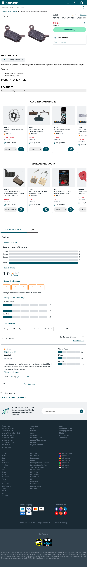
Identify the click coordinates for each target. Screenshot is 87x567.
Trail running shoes (37, 467)
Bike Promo (63, 438)
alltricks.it (65, 463)
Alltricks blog (6, 447)
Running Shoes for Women (39, 463)
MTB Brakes (34, 474)
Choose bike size (8, 442)
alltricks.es (66, 458)
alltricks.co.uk (67, 453)
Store (32, 433)
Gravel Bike (34, 481)
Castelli (4, 456)
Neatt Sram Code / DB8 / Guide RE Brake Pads (37, 130)
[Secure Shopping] (32, 511)
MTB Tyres (34, 453)
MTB (9, 12)
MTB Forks (34, 472)
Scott (3, 493)
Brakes (15, 12)
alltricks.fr (65, 456)
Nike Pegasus (6, 486)
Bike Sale (62, 433)
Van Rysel (5, 495)
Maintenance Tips (36, 438)
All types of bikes (7, 440)
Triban (4, 479)
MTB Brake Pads (8, 397)
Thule (4, 488)
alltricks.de (66, 460)
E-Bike (32, 460)
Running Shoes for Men (38, 465)
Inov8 (4, 467)
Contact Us (34, 426)
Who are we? (6, 426)
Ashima (55, 15)
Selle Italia (5, 484)
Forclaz (4, 481)
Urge (3, 458)
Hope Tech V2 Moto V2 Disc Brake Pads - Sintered (38, 192)
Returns (33, 431)
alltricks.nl (65, 467)
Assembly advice (13, 60)
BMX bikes (34, 488)
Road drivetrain (35, 486)
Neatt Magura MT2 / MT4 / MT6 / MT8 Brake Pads (63, 192)
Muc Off (4, 460)
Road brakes (34, 484)
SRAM (4, 491)
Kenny (4, 472)
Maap (4, 470)
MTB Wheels (34, 456)
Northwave (5, 463)
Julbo (4, 474)
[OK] (81, 411)
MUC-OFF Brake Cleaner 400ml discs (62, 130)
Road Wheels (34, 477)
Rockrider (5, 477)
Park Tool (5, 465)
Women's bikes (35, 470)
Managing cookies (65, 431)
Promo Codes (64, 435)
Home (4, 12)
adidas (4, 453)
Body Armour (35, 458)
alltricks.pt (65, 465)
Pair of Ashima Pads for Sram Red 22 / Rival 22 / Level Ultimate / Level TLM (14, 193)
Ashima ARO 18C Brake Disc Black (13, 130)
